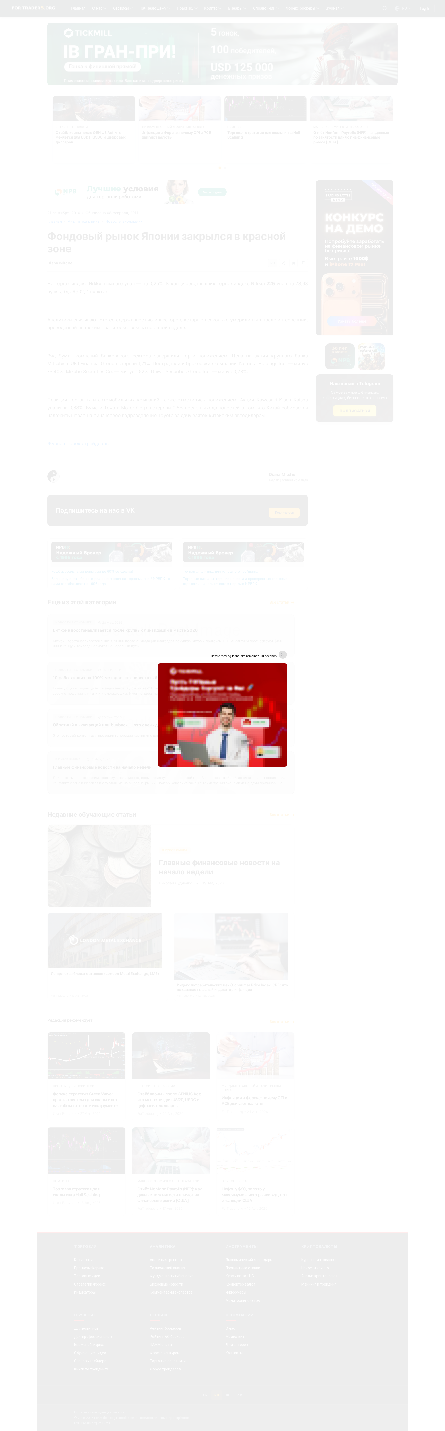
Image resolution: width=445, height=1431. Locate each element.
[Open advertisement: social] (222, 715)
